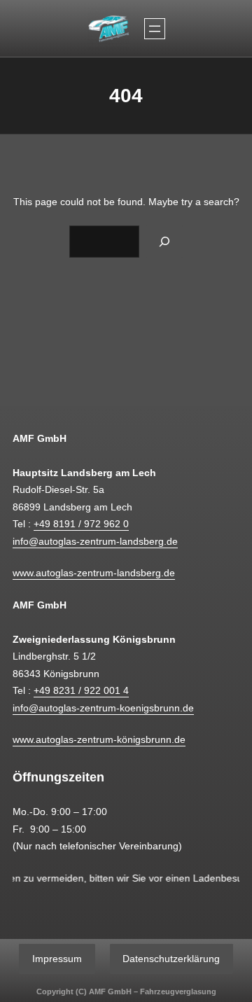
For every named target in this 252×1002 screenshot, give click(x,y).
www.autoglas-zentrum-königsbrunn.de (99, 739)
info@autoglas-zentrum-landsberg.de (95, 541)
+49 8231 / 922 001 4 (81, 690)
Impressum (57, 958)
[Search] (164, 241)
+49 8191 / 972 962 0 (81, 523)
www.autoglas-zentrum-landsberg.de (94, 572)
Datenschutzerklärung (171, 958)
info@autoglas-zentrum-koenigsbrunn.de (103, 708)
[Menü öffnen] (154, 28)
